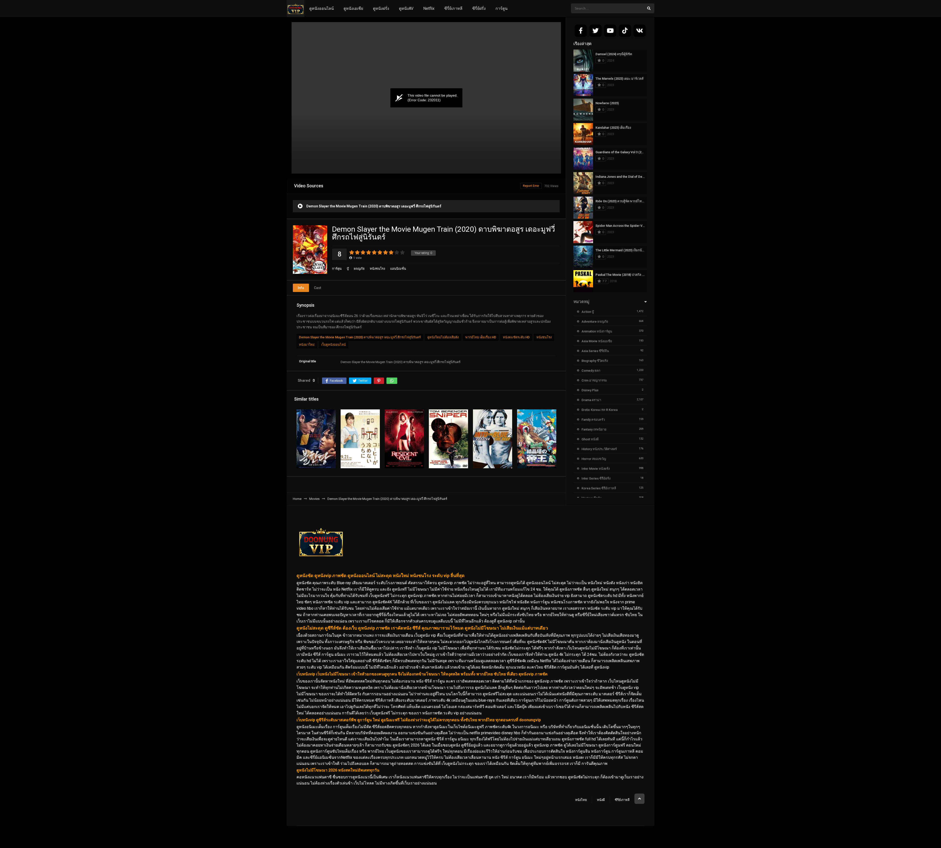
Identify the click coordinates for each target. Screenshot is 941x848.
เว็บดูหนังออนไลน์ (333, 344)
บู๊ (348, 268)
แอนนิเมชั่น (398, 268)
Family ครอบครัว (593, 419)
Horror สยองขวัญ (594, 459)
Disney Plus (590, 390)
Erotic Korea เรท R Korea (600, 410)
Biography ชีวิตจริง (595, 361)
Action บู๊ (588, 312)
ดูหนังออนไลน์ (321, 8)
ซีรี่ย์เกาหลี (453, 8)
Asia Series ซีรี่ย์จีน (595, 351)
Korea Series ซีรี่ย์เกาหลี (599, 488)
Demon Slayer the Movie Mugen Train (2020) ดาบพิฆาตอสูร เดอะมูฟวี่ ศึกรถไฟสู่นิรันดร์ (360, 337)
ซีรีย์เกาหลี (622, 800)
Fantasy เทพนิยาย (594, 429)
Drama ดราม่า (591, 400)
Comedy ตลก (591, 370)
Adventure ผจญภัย (595, 321)
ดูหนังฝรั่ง (381, 8)
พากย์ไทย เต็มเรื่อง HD (480, 337)
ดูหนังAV (406, 8)
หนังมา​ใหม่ (307, 344)
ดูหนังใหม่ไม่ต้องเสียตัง (443, 337)
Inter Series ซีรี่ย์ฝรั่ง (596, 478)
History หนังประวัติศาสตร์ (599, 449)
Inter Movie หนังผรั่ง (596, 468)
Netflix (428, 8)
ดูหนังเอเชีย (353, 8)
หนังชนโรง (377, 268)
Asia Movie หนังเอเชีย (597, 341)
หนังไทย (581, 800)
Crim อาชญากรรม (594, 380)
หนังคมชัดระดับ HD (516, 337)
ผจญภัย (359, 268)
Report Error (531, 186)
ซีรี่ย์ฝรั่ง (479, 8)
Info (301, 288)
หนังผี (601, 800)
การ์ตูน (501, 8)
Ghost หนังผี (590, 439)
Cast (317, 288)
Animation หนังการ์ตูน (597, 331)
